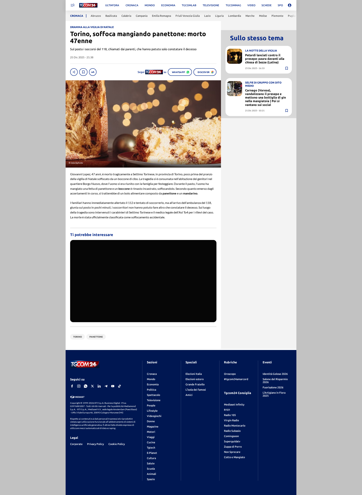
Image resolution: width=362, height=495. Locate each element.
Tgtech (151, 447)
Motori (151, 431)
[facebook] (72, 386)
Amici (189, 394)
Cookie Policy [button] (116, 444)
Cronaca (152, 373)
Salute (151, 463)
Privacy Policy (95, 444)
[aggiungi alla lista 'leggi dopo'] (83, 72)
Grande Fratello (195, 384)
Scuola (151, 468)
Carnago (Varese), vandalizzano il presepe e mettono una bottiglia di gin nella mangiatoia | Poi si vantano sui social (265, 97)
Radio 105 (230, 415)
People (151, 405)
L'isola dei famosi (196, 389)
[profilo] (289, 5)
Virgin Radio (231, 420)
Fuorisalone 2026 (273, 387)
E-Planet (152, 452)
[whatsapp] (85, 386)
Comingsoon (231, 436)
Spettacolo (153, 394)
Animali (151, 473)
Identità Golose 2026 (275, 373)
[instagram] (79, 386)
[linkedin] (99, 386)
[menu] (72, 5)
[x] (92, 386)
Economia (153, 384)
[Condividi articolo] (74, 72)
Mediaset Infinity (234, 404)
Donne (151, 421)
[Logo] (88, 5)
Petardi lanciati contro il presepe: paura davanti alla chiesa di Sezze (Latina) (264, 58)
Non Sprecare (232, 451)
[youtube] (113, 386)
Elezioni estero (195, 379)
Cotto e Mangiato (234, 457)
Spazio (151, 479)
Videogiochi (154, 416)
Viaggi (151, 437)
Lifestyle (152, 410)
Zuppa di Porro (233, 446)
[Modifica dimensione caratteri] (93, 72)
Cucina (151, 442)
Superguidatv (232, 441)
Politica (151, 389)
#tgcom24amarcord (236, 379)
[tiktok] (119, 386)
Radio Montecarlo (234, 425)
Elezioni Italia (194, 373)
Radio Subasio (232, 430)
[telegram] (106, 386)
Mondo (151, 379)
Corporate (76, 444)
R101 (227, 409)
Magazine (152, 426)
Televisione (153, 400)
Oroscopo (230, 373)
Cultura (151, 458)
